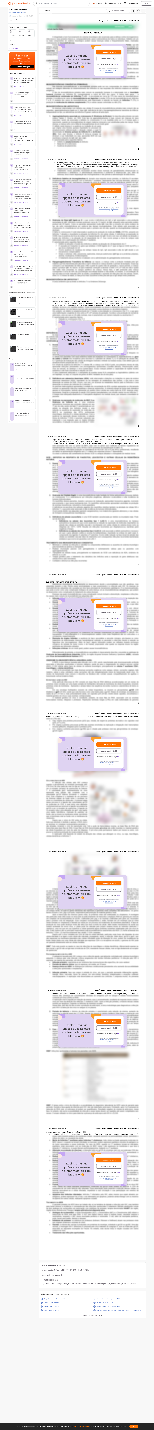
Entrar (146, 3)
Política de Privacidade (111, 71)
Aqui (118, 64)
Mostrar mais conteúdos (91, 1315)
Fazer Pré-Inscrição (22, 67)
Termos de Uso (104, 70)
